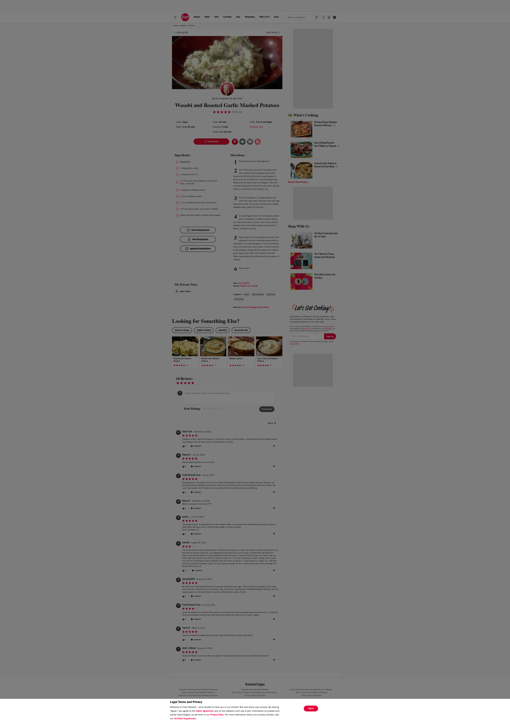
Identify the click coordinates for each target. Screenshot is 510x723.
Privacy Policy (217, 715)
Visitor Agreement (205, 711)
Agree (311, 708)
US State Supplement (185, 719)
